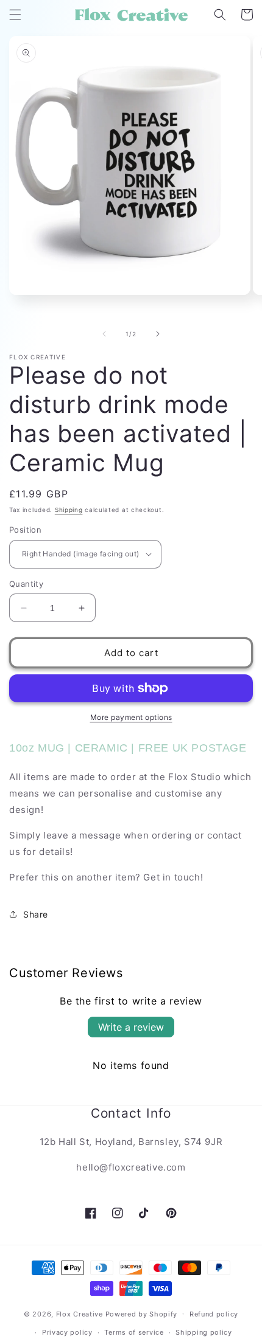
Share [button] (35, 914)
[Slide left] (104, 333)
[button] (15, 14)
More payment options (131, 717)
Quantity (26, 584)
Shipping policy (203, 1332)
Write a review (131, 1027)
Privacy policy (67, 1332)
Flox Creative (79, 1313)
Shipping (69, 509)
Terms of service (133, 1332)
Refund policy (213, 1314)
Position (25, 529)
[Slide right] (157, 333)
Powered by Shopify (141, 1313)
